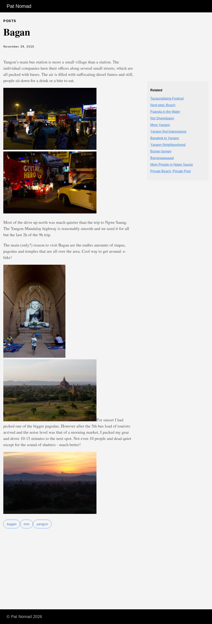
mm (26, 524)
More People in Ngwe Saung (171, 164)
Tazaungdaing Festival (167, 98)
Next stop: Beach (162, 105)
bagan (12, 524)
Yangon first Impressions (168, 131)
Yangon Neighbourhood (168, 144)
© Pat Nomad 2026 (24, 616)
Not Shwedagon (162, 118)
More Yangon (160, 125)
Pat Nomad (19, 6)
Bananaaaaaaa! (162, 158)
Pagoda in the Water (165, 111)
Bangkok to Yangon (164, 138)
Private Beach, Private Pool (170, 171)
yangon (42, 524)
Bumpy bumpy (160, 151)
